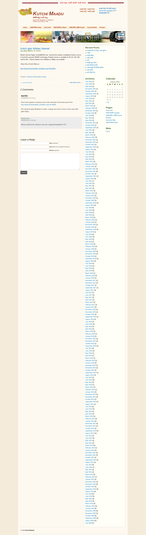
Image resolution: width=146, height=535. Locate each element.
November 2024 (90, 111)
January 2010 (89, 508)
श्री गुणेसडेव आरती (92, 65)
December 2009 (90, 511)
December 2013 (90, 394)
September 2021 (90, 176)
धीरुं (88, 60)
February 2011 (90, 477)
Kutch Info (47, 27)
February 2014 (90, 389)
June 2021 (88, 183)
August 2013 (89, 404)
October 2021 (89, 174)
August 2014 (89, 375)
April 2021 (88, 188)
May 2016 (88, 326)
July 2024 (88, 115)
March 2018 (89, 273)
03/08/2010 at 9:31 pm (28, 120)
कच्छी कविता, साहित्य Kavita (77, 27)
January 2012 (89, 450)
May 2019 (88, 239)
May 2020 (88, 212)
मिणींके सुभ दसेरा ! (92, 63)
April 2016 (88, 329)
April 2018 (88, 271)
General (30, 77)
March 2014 (89, 387)
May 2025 (88, 101)
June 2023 (88, 130)
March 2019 (89, 244)
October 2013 (89, 399)
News (44, 77)
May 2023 (88, 132)
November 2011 (90, 455)
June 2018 (88, 266)
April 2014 (88, 385)
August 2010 (89, 491)
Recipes (102, 27)
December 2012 (90, 423)
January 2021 (89, 195)
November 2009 (90, 513)
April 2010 (88, 501)
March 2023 (89, 135)
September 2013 (90, 402)
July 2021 (88, 181)
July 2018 (88, 263)
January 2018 (89, 278)
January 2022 (89, 166)
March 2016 (89, 331)
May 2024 (88, 118)
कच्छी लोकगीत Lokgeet (60, 27)
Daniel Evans (25, 118)
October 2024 (89, 113)
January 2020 (89, 222)
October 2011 (89, 457)
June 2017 (88, 295)
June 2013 (88, 409)
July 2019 (88, 234)
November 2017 (90, 283)
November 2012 (90, 426)
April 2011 (88, 472)
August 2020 (89, 205)
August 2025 (89, 96)
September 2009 (90, 518)
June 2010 (88, 496)
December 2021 (90, 169)
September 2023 (90, 127)
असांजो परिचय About (35, 27)
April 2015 (88, 355)
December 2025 (90, 89)
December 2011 (90, 453)
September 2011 (90, 460)
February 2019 (90, 246)
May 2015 (88, 353)
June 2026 (88, 84)
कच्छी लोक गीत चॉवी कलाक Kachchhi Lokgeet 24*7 (107, 11)
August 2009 (89, 520)
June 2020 (88, 210)
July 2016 (88, 322)
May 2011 (88, 469)
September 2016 (90, 317)
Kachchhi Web (92, 27)
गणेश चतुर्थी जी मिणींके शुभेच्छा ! (95, 67)
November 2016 (90, 312)
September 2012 (90, 431)
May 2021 (88, 186)
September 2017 (90, 288)
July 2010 (88, 494)
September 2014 (90, 373)
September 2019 (90, 229)
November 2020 (90, 198)
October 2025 (89, 91)
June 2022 (88, 154)
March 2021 (89, 191)
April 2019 (88, 242)
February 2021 (90, 193)
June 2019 (88, 237)
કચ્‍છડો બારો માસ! (27, 82)
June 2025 (88, 98)
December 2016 (90, 309)
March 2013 (89, 416)
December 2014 (90, 365)
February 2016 (90, 334)
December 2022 (90, 140)
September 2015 (90, 346)
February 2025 (90, 108)
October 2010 (89, 486)
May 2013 (88, 411)
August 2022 (89, 149)
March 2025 (89, 106)
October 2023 (89, 125)
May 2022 (88, 157)
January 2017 (89, 307)
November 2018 (90, 254)
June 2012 (88, 438)
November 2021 (90, 171)
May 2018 (88, 268)
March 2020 (89, 217)
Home (25, 27)
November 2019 (90, 224)
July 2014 (88, 377)
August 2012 (89, 433)
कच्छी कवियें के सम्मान (74, 82)
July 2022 (88, 152)
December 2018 (90, 251)
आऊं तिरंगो (90, 70)
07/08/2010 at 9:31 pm (28, 98)
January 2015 (89, 363)
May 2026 (88, 86)
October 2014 (89, 370)
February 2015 (90, 360)
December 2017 (90, 280)
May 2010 (88, 499)
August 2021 (89, 178)
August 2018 (89, 261)
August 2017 (89, 290)
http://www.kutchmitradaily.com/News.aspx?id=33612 (38, 68)
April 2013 (88, 414)
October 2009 (89, 516)
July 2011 (88, 465)
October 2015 (89, 343)
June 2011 (88, 467)
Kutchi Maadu (48, 13)
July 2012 (88, 436)
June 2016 (88, 324)
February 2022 (90, 164)
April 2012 (88, 443)
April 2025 (88, 103)
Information (37, 77)
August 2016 (89, 319)
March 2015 (89, 358)
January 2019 (89, 249)
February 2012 (90, 448)
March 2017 (89, 302)
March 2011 (89, 474)
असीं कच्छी (90, 58)
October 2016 (89, 314)
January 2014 (89, 392)
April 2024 (88, 120)
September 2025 (90, 94)
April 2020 (88, 215)
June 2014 (88, 380)
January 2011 (89, 479)
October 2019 (89, 227)
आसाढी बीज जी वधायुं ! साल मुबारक (96, 50)
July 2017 (88, 292)
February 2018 (90, 275)
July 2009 (88, 523)
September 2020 (90, 203)
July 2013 (88, 406)
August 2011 (89, 462)
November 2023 (90, 123)
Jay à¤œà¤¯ (37, 51)
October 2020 (89, 200)
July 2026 (88, 81)
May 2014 (88, 382)
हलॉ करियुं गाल (91, 72)
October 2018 (89, 256)
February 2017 (90, 305)
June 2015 (88, 351)
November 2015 (90, 341)
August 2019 (89, 232)
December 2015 (90, 338)
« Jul (107, 102)
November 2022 (90, 142)
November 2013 (90, 397)
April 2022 (88, 159)
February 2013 (90, 418)
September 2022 (90, 147)
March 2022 (89, 161)
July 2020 (88, 207)
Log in (108, 131)
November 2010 (90, 484)
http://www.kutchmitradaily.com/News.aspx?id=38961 (38, 104)
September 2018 (90, 258)
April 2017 (88, 300)
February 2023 (90, 137)
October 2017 (89, 285)
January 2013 (89, 421)
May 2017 (88, 297)
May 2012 (88, 440)
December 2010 (90, 482)
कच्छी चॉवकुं (90, 55)
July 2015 (88, 348)
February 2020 (90, 220)
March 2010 (89, 503)
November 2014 (90, 368)
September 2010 (90, 489)
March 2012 (89, 445)
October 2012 (89, 428)
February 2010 (90, 506)
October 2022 (89, 144)
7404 (88, 53)
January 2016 (89, 336)
